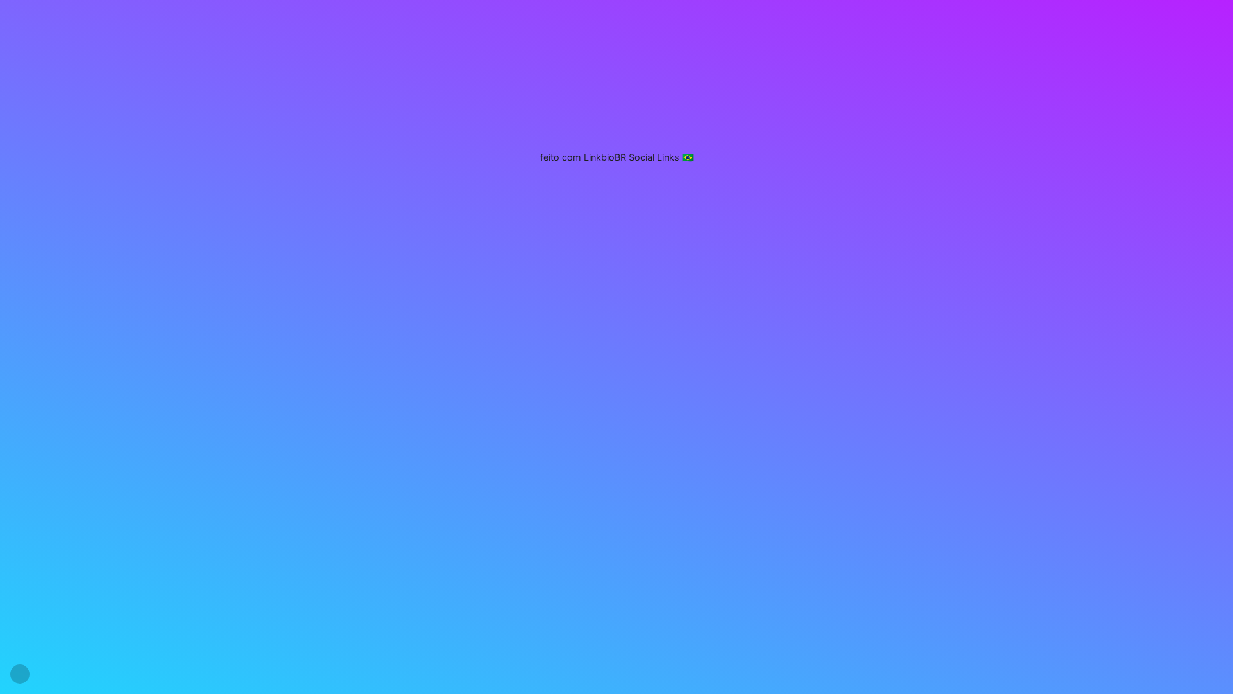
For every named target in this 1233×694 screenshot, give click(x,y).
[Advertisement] (616, 80)
